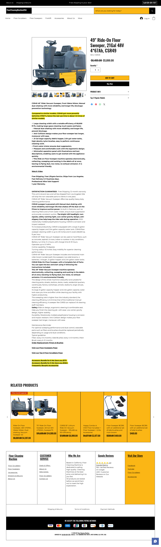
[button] (153, 18)
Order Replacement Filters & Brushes (47, 343)
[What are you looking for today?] (152, 11)
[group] (80, 417)
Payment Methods (107, 510)
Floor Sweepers (46, 348)
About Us (9, 3)
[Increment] (98, 70)
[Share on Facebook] (91, 104)
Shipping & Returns (15, 476)
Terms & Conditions (82, 510)
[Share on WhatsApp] (100, 104)
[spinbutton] (95, 70)
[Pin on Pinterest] (96, 104)
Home (34, 30)
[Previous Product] (7, 417)
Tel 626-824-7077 (66, 535)
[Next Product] (153, 417)
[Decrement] (92, 70)
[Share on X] (104, 104)
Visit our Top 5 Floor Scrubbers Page (47, 353)
